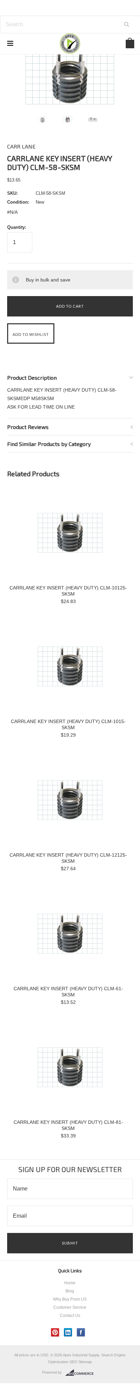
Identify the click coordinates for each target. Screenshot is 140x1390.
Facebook (81, 1332)
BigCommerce (81, 1372)
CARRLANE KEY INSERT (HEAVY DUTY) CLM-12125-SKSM (68, 858)
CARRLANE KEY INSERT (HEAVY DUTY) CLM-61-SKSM (68, 991)
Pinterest (55, 1332)
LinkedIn (68, 1332)
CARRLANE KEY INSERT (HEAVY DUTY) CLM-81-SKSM (68, 1125)
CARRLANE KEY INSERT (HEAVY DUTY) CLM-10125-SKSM (68, 591)
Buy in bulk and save (48, 279)
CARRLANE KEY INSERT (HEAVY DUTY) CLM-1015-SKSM (68, 724)
